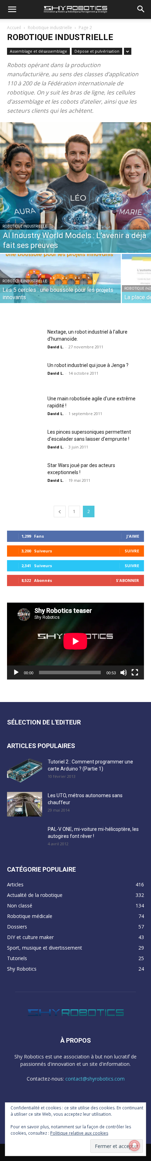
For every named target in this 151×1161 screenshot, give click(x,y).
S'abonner (127, 580)
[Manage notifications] (134, 1145)
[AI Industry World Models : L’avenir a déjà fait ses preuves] (75, 187)
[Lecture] (16, 672)
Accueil (14, 28)
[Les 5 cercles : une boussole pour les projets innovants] (60, 283)
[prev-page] (60, 511)
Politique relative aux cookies (79, 1133)
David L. (55, 346)
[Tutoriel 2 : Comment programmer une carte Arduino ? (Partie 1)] (24, 770)
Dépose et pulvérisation (96, 51)
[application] (75, 641)
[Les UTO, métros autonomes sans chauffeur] (24, 804)
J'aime (132, 536)
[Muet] (123, 672)
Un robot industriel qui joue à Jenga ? (88, 365)
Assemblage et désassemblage (38, 51)
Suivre (132, 550)
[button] (12, 9)
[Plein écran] (134, 672)
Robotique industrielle (50, 28)
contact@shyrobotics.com (95, 1078)
